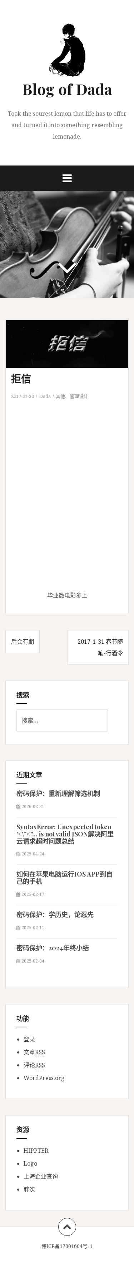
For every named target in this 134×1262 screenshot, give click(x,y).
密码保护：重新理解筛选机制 (58, 793)
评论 (34, 1065)
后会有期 (22, 642)
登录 (29, 1039)
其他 (60, 396)
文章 (34, 1052)
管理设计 (79, 396)
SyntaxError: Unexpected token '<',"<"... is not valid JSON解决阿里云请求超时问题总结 (65, 833)
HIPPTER (36, 1151)
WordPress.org (44, 1078)
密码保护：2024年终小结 (52, 948)
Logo (30, 1163)
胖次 (29, 1189)
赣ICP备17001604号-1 (67, 1246)
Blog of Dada (67, 89)
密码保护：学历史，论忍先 (55, 914)
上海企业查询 (41, 1176)
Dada (45, 396)
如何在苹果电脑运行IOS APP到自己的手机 (64, 878)
